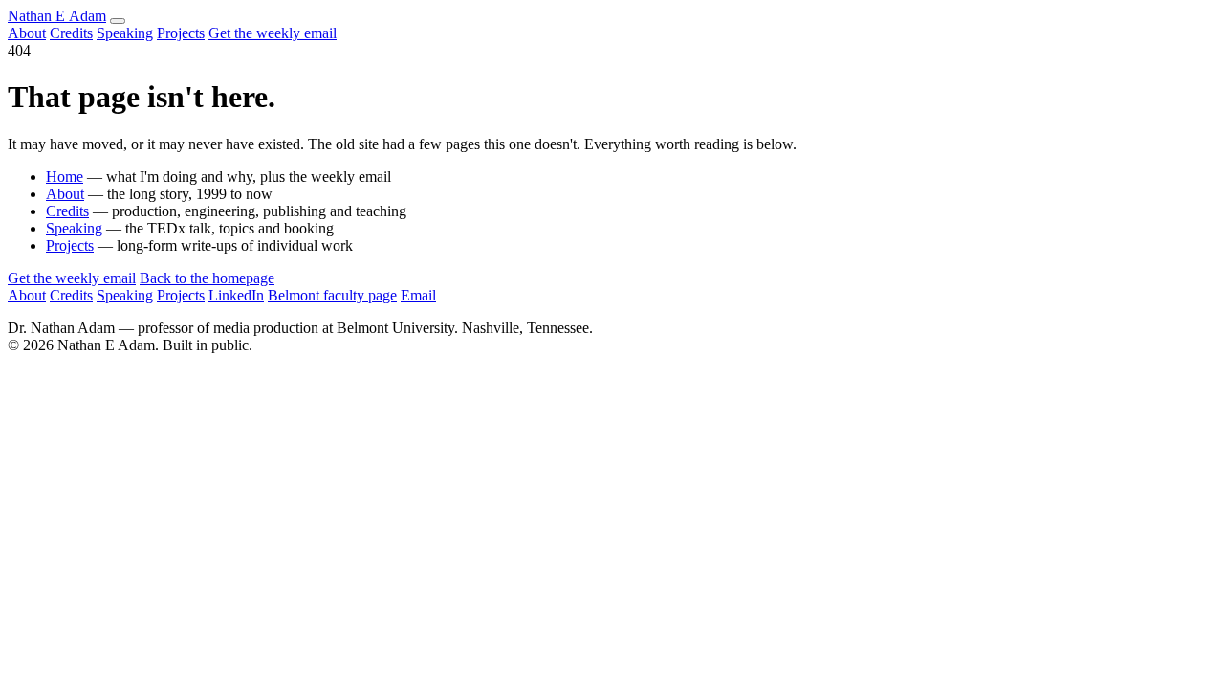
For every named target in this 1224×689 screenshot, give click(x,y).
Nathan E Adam (57, 16)
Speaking (125, 33)
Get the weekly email (272, 33)
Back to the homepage (207, 278)
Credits (71, 33)
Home (64, 176)
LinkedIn (236, 295)
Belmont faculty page (332, 295)
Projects (181, 33)
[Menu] (117, 21)
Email (418, 295)
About (27, 33)
